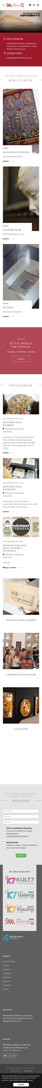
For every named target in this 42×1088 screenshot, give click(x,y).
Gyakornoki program (21, 674)
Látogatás (21, 729)
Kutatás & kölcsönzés (21, 620)
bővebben (6, 161)
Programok (7, 977)
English (6, 989)
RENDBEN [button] (21, 1084)
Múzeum (6, 965)
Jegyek (7, 567)
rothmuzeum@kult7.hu (16, 60)
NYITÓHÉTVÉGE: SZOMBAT (12, 424)
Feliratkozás (21, 855)
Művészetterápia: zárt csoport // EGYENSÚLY (15, 548)
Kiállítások (7, 973)
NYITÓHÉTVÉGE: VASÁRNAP (12, 488)
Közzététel (7, 985)
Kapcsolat (7, 981)
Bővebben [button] (30, 1080)
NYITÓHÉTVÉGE (9, 962)
